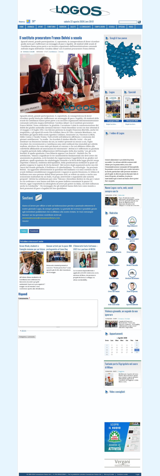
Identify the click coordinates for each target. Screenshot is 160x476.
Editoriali (121, 195)
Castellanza (53, 52)
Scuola (61, 52)
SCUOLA (111, 26)
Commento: (24, 298)
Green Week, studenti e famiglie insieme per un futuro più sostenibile (32, 249)
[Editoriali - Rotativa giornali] (111, 205)
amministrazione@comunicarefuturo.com (41, 218)
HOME (22, 26)
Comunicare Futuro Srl (93, 474)
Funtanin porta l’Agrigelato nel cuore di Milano (121, 365)
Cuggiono (121, 371)
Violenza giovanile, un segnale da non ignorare (121, 312)
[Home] (80, 10)
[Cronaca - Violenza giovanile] (111, 327)
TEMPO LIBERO (100, 26)
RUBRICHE (62, 26)
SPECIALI (121, 26)
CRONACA (31, 26)
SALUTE (73, 26)
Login (137, 474)
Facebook (34, 231)
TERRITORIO (51, 26)
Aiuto (24, 331)
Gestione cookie (122, 474)
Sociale (127, 318)
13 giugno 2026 (113, 121)
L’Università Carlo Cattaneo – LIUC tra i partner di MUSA (85, 247)
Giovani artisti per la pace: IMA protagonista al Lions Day (59, 247)
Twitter (23, 231)
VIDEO (131, 26)
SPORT (40, 26)
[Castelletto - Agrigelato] (109, 385)
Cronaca (121, 318)
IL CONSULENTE (85, 26)
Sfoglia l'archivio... (111, 124)
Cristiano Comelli (28, 52)
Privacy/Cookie (109, 474)
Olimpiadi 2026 (132, 121)
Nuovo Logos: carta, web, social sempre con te (119, 189)
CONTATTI (23, 30)
